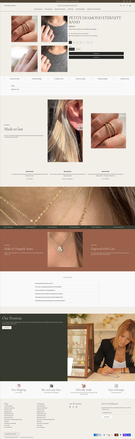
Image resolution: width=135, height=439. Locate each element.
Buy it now (96, 57)
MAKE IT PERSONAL (32, 227)
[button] (5, 250)
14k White (78, 49)
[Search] (120, 5)
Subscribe (106, 417)
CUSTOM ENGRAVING (10, 227)
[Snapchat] (127, 1)
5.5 (73, 42)
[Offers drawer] (127, 5)
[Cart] (130, 5)
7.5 (87, 42)
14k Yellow (71, 49)
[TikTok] (130, 1)
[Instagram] (123, 1)
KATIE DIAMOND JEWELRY (67, 6)
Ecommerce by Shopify (28, 437)
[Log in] (123, 5)
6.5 (80, 42)
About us (7, 327)
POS (21, 437)
